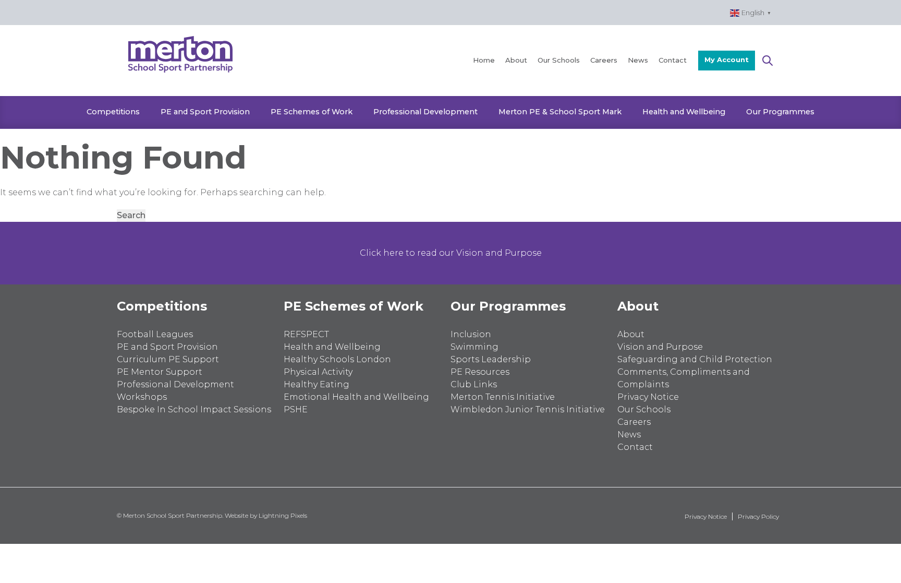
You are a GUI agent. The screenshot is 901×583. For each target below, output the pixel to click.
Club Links (474, 384)
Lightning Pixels (283, 515)
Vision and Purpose (660, 347)
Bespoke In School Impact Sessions (194, 409)
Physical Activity (318, 372)
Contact (673, 60)
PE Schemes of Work (311, 111)
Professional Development (425, 111)
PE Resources (480, 372)
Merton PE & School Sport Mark (560, 111)
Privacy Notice (648, 397)
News (638, 60)
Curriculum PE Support (168, 359)
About (516, 60)
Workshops (142, 397)
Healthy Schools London (337, 359)
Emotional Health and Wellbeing (356, 397)
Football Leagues (155, 334)
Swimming (474, 347)
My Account (726, 59)
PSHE (296, 409)
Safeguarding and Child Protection (694, 359)
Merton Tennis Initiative (503, 397)
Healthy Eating (316, 384)
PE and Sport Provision (205, 111)
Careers (603, 60)
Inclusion (471, 334)
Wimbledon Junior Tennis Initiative (528, 409)
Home (484, 60)
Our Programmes (780, 111)
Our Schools (559, 60)
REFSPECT (306, 334)
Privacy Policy (758, 516)
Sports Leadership (491, 359)
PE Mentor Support (159, 372)
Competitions (113, 111)
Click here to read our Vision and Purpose (451, 253)
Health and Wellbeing (683, 111)
